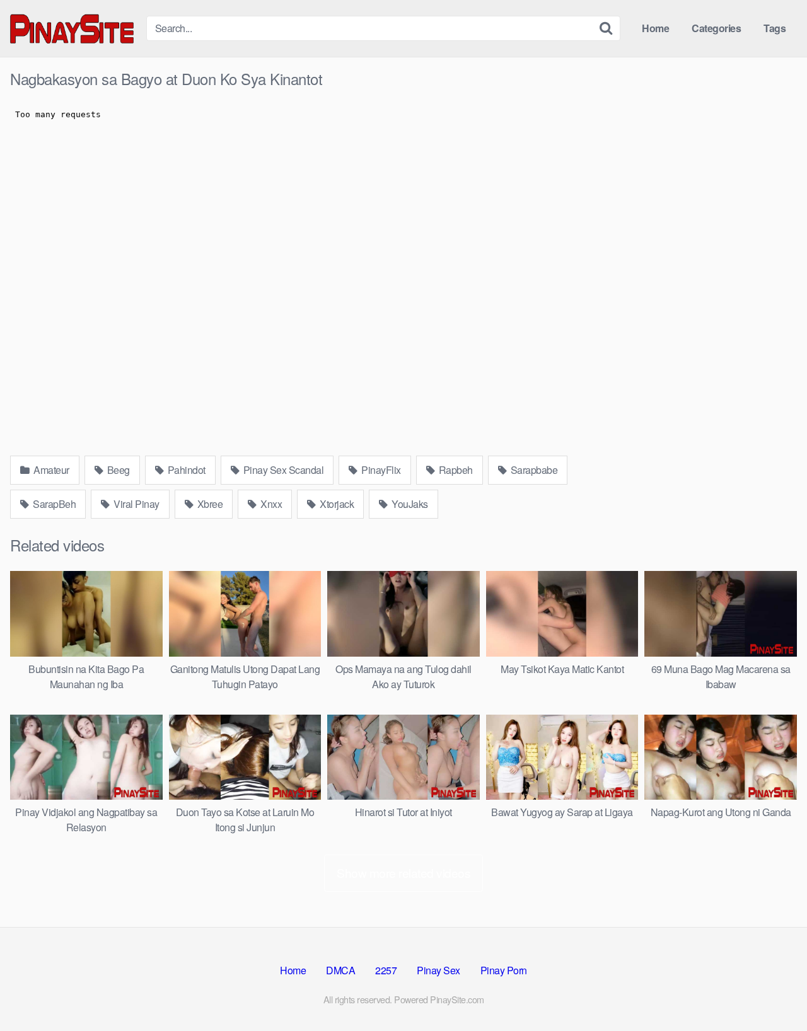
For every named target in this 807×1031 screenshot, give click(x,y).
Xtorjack (336, 504)
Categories (716, 28)
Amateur (50, 470)
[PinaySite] (73, 28)
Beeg (117, 470)
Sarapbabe (532, 470)
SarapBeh (53, 504)
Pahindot (185, 470)
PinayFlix (380, 470)
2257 (386, 970)
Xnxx (270, 504)
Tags (774, 28)
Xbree (209, 504)
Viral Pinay (136, 504)
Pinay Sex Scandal (282, 470)
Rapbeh (454, 470)
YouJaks (409, 504)
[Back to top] (772, 991)
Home (655, 28)
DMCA (340, 970)
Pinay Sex (438, 970)
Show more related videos (403, 872)
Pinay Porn (503, 970)
